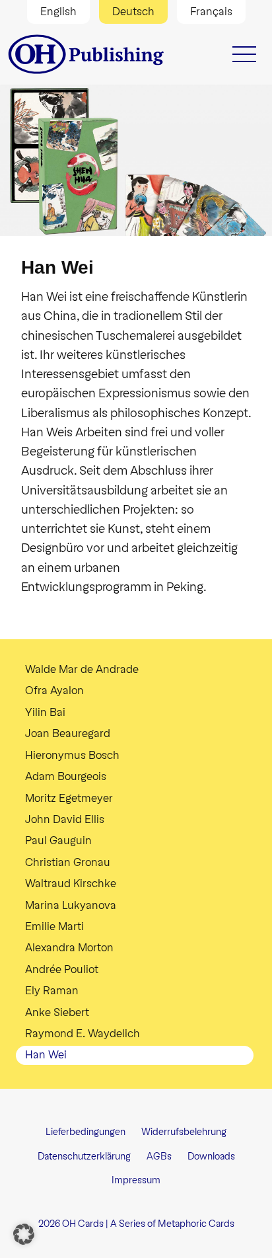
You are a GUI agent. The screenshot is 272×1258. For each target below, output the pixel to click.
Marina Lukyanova (70, 905)
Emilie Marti (54, 926)
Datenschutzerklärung (84, 1156)
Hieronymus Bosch (72, 755)
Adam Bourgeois (65, 776)
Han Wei (46, 1054)
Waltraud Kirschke (70, 883)
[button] (24, 1234)
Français (211, 11)
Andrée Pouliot (61, 969)
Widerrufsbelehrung (183, 1132)
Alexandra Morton (69, 947)
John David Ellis (64, 819)
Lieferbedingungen (85, 1132)
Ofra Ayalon (54, 690)
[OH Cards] (87, 54)
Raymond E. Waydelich (82, 1033)
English (58, 11)
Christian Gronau (67, 862)
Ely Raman (52, 990)
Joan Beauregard (67, 733)
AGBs (159, 1156)
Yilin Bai (45, 712)
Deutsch (133, 11)
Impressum (136, 1180)
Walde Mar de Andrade (82, 669)
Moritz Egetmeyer (69, 798)
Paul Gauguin (58, 840)
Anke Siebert (57, 1012)
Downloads (211, 1156)
